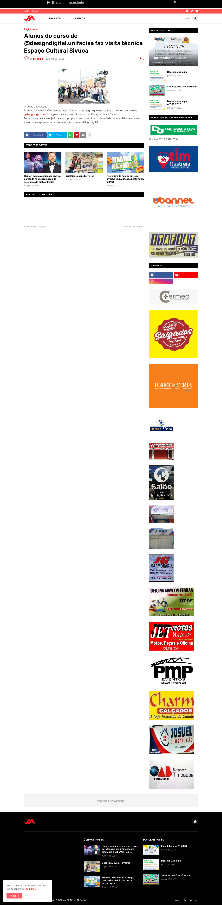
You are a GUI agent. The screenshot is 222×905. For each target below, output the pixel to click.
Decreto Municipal (177, 71)
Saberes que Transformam (182, 86)
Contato (35, 11)
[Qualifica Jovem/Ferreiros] (84, 162)
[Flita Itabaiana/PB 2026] (151, 850)
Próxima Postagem (133, 226)
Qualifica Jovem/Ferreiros (79, 176)
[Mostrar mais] (89, 135)
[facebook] (187, 11)
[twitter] (192, 11)
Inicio (26, 11)
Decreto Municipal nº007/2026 (177, 102)
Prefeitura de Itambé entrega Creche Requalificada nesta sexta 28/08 (125, 179)
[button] (187, 18)
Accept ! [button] (14, 895)
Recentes (55, 18)
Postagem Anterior (36, 226)
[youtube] (197, 11)
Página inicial (31, 29)
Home (177, 900)
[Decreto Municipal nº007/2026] (157, 105)
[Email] (83, 135)
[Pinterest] (76, 135)
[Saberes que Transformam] (157, 90)
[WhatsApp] (70, 135)
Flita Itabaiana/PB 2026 (174, 846)
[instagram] (161, 281)
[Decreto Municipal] (157, 75)
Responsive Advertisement (111, 800)
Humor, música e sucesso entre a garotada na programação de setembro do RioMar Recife (42, 179)
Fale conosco (191, 900)
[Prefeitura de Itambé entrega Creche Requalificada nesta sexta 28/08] (125, 162)
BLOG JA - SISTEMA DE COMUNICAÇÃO (65, 900)
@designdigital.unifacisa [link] (38, 114)
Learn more (31, 888)
